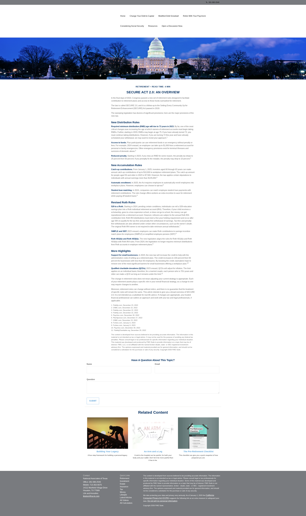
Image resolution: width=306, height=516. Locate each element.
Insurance (124, 487)
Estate (122, 484)
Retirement (124, 478)
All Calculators (126, 503)
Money (123, 492)
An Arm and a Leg (153, 451)
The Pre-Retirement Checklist (198, 451)
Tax (121, 489)
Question (91, 379)
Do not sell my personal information (162, 501)
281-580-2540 (214, 2)
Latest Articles (126, 497)
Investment (124, 481)
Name (89, 364)
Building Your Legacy (108, 451)
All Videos (124, 500)
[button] (142, 16)
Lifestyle (123, 495)
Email (157, 364)
